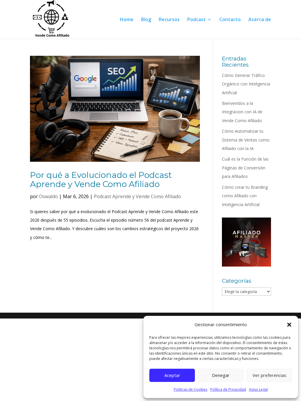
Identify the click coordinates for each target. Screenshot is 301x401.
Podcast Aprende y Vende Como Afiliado (137, 196)
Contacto (230, 20)
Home (126, 20)
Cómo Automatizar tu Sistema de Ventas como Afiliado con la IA (246, 139)
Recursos (169, 20)
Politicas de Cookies (190, 389)
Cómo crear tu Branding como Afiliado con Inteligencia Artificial (245, 195)
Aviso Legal (258, 389)
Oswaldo (48, 196)
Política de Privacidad (228, 389)
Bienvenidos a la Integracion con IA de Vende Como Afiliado (242, 111)
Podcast (196, 20)
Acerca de (259, 20)
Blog (146, 20)
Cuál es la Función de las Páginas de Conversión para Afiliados (245, 167)
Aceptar (172, 375)
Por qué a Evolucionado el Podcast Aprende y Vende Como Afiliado (101, 179)
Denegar (221, 375)
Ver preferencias (269, 375)
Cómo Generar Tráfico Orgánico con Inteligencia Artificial (246, 84)
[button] (289, 325)
